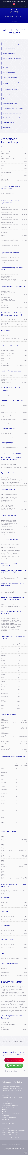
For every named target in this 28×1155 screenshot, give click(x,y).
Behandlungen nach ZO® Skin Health (13, 108)
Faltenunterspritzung (9, 53)
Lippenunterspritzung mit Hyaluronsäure (12, 1086)
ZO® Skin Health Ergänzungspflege (10, 1137)
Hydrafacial (4, 1111)
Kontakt (14, 21)
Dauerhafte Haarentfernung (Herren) (13, 118)
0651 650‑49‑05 (11, 1)
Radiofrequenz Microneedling (11, 44)
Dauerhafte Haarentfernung (9, 1117)
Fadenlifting (6, 67)
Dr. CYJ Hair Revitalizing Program (10, 1105)
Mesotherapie (6, 63)
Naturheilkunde (7, 127)
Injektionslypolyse (8, 94)
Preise (23, 18)
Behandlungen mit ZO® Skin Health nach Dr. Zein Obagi (12, 1114)
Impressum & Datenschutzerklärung (11, 1144)
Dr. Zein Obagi (5, 1128)
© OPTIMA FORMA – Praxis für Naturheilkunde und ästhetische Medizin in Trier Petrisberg (13, 1149)
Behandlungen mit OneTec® (11, 89)
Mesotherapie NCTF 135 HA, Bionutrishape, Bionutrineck (12, 1098)
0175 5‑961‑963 (21, 1)
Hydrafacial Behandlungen (10, 103)
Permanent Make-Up (8, 122)
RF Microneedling (6, 1095)
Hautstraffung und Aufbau (10, 77)
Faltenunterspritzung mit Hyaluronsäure (12, 1088)
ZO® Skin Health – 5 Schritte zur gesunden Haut (13, 1130)
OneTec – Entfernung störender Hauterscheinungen (9, 1108)
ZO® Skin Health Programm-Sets (10, 1134)
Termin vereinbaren (14, 1060)
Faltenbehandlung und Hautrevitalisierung (12, 1090)
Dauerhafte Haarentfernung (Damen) (13, 113)
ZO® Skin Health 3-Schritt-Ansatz (10, 1132)
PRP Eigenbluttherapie (9, 72)
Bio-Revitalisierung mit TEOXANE (12, 58)
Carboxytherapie (7, 99)
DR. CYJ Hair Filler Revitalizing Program (11, 82)
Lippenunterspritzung (9, 48)
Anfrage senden (15, 1065)
